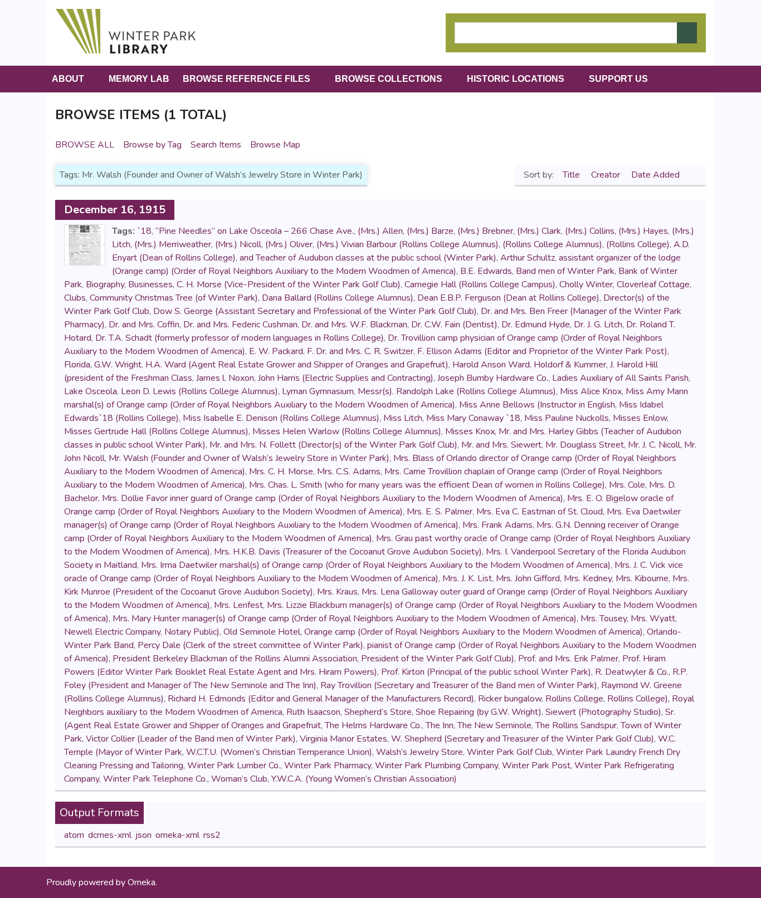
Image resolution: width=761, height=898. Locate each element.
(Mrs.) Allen (380, 231)
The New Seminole (494, 725)
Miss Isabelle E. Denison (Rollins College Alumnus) (281, 418)
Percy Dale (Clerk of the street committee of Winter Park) (250, 645)
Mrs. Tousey (603, 618)
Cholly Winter (586, 284)
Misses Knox (470, 431)
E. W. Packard (276, 351)
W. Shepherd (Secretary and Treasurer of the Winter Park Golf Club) (522, 739)
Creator (606, 175)
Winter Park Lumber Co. (233, 765)
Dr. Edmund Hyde (535, 324)
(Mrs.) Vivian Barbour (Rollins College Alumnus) (407, 244)
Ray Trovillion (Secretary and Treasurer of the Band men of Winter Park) (458, 685)
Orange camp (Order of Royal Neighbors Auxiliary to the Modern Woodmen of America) (473, 632)
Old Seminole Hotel (261, 632)
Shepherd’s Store (378, 712)
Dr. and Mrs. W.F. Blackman (354, 324)
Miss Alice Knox (591, 391)
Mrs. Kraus (337, 592)
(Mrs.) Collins (589, 231)
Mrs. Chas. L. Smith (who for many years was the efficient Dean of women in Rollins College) (427, 485)
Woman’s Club (239, 779)
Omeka (141, 882)
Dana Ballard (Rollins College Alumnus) (337, 298)
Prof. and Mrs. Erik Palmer (568, 658)
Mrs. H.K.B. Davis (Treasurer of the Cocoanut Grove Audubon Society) (348, 552)
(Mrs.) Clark (539, 231)
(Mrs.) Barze (430, 231)
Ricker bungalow (510, 699)
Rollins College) (637, 699)
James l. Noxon (225, 378)
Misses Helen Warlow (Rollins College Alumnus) (346, 431)
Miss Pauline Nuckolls (566, 418)
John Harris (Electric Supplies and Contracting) (345, 378)
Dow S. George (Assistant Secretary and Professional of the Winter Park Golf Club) (315, 311)
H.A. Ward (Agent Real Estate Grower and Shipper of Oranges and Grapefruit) (296, 365)
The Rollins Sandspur (576, 725)
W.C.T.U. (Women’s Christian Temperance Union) (279, 752)
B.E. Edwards (486, 271)
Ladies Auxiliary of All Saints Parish (620, 378)
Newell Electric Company (112, 632)
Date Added (656, 175)
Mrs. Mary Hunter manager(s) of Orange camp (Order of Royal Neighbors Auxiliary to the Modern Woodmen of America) (345, 618)
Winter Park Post (536, 765)
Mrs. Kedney (588, 578)
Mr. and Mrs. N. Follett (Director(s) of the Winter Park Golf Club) (333, 445)
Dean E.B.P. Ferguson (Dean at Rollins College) (508, 298)
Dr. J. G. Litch (598, 324)
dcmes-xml (109, 835)
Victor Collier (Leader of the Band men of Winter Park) (191, 739)
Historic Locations (515, 79)
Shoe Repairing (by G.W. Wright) (479, 712)
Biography (105, 284)
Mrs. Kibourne (642, 578)
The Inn (439, 725)
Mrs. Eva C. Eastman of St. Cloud (539, 512)
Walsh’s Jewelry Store (419, 752)
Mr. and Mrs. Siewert (501, 445)
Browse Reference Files (246, 79)
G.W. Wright (118, 365)
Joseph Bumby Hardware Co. (492, 378)
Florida (77, 365)
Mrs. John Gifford (528, 578)
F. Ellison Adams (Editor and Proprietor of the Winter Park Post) (542, 351)
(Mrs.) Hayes (643, 231)
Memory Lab (139, 79)
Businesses (150, 284)
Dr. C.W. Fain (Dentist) (454, 324)
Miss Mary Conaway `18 (473, 418)
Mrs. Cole (627, 485)
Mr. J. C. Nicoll (654, 445)
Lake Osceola (90, 391)
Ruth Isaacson (313, 712)
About (68, 79)
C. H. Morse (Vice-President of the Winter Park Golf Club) (289, 284)
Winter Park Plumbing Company (436, 765)
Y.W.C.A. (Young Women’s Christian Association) (364, 779)
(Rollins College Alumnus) (552, 244)
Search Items (216, 145)
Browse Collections (388, 79)
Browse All (84, 145)
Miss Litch (402, 418)
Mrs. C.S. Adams (348, 471)
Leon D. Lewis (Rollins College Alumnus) (199, 391)
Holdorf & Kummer (570, 365)
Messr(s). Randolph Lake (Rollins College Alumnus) (457, 391)
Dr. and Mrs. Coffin (144, 324)
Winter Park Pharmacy (327, 765)
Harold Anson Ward (491, 365)
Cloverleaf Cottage (653, 284)
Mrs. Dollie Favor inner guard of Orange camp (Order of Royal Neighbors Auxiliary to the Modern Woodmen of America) (332, 498)
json (143, 835)
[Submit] (687, 32)
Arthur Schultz (527, 258)
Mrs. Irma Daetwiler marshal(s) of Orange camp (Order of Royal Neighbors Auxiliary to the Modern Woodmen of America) (376, 565)
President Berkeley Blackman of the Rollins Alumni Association (235, 658)
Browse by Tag (152, 145)
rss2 (212, 835)
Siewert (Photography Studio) (603, 712)
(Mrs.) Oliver (289, 244)
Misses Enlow (640, 418)
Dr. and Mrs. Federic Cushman (240, 324)
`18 (144, 231)
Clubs (75, 298)
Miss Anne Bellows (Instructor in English (537, 405)
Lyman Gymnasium (318, 391)
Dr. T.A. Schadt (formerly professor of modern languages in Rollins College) (239, 338)
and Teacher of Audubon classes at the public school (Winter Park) (368, 258)
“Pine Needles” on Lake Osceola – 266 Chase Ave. (254, 231)
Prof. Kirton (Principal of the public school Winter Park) (486, 672)
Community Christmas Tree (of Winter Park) (174, 298)
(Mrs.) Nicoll (238, 244)
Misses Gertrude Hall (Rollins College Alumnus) (156, 431)
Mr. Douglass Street (584, 445)
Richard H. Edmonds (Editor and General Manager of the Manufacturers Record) (321, 699)
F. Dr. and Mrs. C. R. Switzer (360, 351)
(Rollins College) (638, 244)
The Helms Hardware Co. (373, 725)
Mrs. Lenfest (238, 605)
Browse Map (275, 145)
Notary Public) (191, 632)
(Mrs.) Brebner (485, 231)
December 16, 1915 (114, 209)
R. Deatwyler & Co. (632, 672)
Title (572, 175)
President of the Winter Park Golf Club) (437, 658)
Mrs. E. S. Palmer (439, 512)
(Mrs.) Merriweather (172, 244)
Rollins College (574, 699)
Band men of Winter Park (565, 271)
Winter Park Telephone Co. (155, 779)
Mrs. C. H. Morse (281, 471)
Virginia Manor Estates (343, 739)
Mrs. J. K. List (467, 578)
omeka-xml (177, 835)
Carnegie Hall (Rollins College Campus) (479, 284)
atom (74, 835)
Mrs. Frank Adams (497, 525)
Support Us (618, 79)
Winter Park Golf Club (509, 752)
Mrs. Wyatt (653, 618)
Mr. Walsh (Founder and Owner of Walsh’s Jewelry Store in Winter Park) (249, 458)
